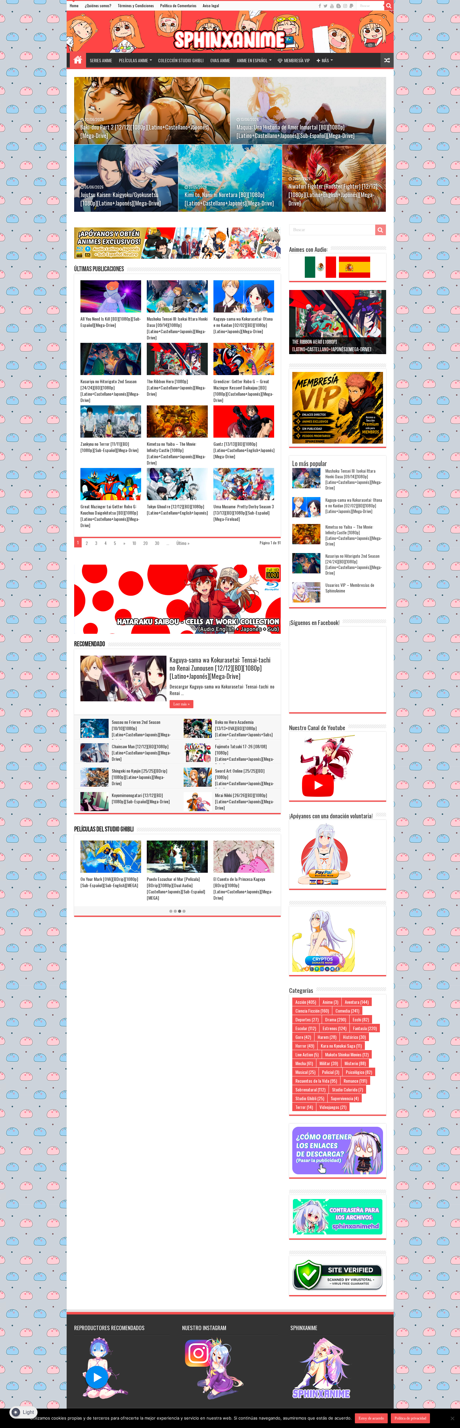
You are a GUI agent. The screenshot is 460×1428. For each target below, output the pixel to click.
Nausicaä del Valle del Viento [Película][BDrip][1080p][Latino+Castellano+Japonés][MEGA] (243, 885)
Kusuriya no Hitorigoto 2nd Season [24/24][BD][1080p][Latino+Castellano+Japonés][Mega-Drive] (110, 390)
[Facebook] (320, 6)
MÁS (325, 60)
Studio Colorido (347, 1089)
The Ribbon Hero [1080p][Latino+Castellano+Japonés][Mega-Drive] (176, 387)
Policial (330, 1072)
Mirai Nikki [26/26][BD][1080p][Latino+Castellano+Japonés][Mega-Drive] (244, 801)
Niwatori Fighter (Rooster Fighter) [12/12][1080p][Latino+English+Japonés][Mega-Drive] (333, 194)
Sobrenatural (310, 1089)
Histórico (354, 1037)
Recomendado (89, 644)
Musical (305, 1072)
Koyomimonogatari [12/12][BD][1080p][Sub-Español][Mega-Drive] (141, 798)
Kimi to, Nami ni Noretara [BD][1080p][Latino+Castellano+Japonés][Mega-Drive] (229, 199)
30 (157, 543)
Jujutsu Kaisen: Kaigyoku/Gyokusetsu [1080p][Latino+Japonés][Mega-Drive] (120, 199)
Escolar (305, 1028)
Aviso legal (211, 5)
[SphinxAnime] (230, 32)
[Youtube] (332, 6)
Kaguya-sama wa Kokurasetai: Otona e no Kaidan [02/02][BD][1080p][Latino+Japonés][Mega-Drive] (243, 324)
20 (145, 543)
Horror (304, 1045)
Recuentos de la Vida (316, 1080)
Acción (305, 1002)
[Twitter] (325, 6)
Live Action (307, 1054)
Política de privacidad (410, 1418)
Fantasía (365, 1028)
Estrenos (334, 1028)
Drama (335, 1019)
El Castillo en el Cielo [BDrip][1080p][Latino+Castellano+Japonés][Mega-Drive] (177, 885)
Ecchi (361, 1019)
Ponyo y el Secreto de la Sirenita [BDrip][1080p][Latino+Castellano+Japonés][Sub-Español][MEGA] (108, 888)
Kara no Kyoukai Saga (341, 1045)
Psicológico (359, 1072)
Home (74, 5)
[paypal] (351, 6)
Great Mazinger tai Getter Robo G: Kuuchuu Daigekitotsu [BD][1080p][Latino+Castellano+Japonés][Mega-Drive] (110, 515)
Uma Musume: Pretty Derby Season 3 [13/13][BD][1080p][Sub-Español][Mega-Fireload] (243, 512)
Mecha (304, 1063)
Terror (304, 1107)
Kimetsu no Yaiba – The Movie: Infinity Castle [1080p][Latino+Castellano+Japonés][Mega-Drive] (176, 453)
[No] (452, 1418)
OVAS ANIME (220, 60)
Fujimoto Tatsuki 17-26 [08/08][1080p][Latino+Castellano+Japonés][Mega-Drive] (244, 755)
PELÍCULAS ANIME (133, 60)
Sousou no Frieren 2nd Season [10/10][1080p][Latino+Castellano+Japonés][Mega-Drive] (141, 731)
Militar (328, 1063)
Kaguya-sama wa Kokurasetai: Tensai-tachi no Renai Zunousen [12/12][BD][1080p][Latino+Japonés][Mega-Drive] (220, 668)
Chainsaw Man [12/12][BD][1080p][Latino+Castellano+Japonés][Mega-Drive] (141, 752)
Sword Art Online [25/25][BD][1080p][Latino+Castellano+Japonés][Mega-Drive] (244, 780)
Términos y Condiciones (136, 5)
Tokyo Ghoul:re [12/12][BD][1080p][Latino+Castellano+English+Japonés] (177, 509)
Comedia (347, 1010)
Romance (355, 1080)
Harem (327, 1037)
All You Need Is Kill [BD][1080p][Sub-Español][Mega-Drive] (110, 321)
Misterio (355, 1063)
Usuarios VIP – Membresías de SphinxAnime (349, 588)
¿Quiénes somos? (98, 5)
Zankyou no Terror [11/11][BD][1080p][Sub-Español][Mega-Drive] (109, 446)
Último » (183, 543)
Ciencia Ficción (312, 1010)
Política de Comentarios (178, 5)
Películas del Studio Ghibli (104, 829)
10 (134, 543)
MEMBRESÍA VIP (297, 60)
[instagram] (345, 6)
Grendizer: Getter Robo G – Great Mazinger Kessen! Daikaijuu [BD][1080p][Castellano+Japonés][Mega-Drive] (243, 390)
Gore (303, 1037)
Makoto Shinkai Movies (347, 1054)
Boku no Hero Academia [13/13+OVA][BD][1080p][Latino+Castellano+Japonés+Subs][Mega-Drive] (244, 731)
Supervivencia (345, 1098)
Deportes (307, 1019)
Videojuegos (332, 1107)
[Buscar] (389, 5)
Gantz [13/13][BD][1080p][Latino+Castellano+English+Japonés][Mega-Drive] (243, 450)
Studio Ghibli (309, 1098)
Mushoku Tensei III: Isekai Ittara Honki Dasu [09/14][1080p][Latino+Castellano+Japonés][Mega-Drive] (177, 328)
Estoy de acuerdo (371, 1418)
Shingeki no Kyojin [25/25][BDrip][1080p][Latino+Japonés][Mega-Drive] (139, 776)
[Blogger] (338, 6)
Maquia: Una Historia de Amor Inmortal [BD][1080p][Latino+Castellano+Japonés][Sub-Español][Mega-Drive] (296, 131)
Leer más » (181, 704)
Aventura (357, 1002)
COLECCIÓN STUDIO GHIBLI (180, 60)
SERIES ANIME (101, 60)
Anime (330, 1002)
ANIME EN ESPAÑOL (252, 60)
